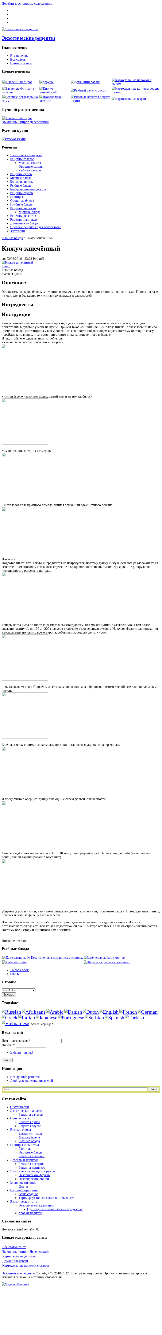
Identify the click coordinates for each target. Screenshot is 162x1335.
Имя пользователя (16, 1040)
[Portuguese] (71, 1018)
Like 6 (6, 266)
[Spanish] (114, 1018)
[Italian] (26, 1018)
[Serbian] (94, 1018)
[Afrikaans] (33, 1012)
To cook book (19, 970)
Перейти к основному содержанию (27, 3)
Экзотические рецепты (28, 38)
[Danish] (73, 1012)
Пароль (8, 1045)
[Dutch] (91, 1012)
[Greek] (10, 1018)
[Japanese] (46, 1018)
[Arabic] (54, 1012)
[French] (128, 1012)
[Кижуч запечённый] (17, 262)
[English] (109, 1012)
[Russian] (11, 1012)
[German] (148, 1012)
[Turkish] (134, 1018)
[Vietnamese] (15, 1023)
